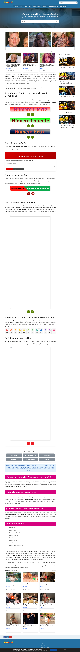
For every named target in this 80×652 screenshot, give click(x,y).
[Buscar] (76, 2)
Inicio (41, 642)
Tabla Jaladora (28, 6)
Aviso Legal (43, 645)
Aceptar (53, 650)
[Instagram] (7, 637)
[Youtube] (10, 637)
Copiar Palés (21, 169)
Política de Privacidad (45, 643)
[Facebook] (5, 637)
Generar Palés (9, 169)
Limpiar (15, 169)
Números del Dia (18, 6)
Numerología (36, 6)
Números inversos (30, 459)
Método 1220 (14, 455)
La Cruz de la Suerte (30, 455)
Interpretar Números (53, 6)
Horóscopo (47, 455)
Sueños (44, 6)
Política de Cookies (44, 647)
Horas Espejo (63, 6)
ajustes (45, 650)
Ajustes (61, 650)
